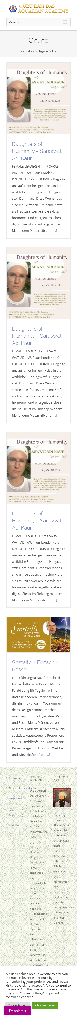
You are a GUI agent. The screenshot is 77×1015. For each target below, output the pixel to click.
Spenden (14, 825)
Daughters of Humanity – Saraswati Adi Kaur (37, 151)
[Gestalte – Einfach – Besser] (38, 634)
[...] (54, 230)
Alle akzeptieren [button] (45, 1005)
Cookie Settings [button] (18, 1005)
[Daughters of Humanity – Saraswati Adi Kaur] (38, 98)
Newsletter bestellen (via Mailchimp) (15, 806)
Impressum (15, 778)
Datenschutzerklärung (15, 788)
